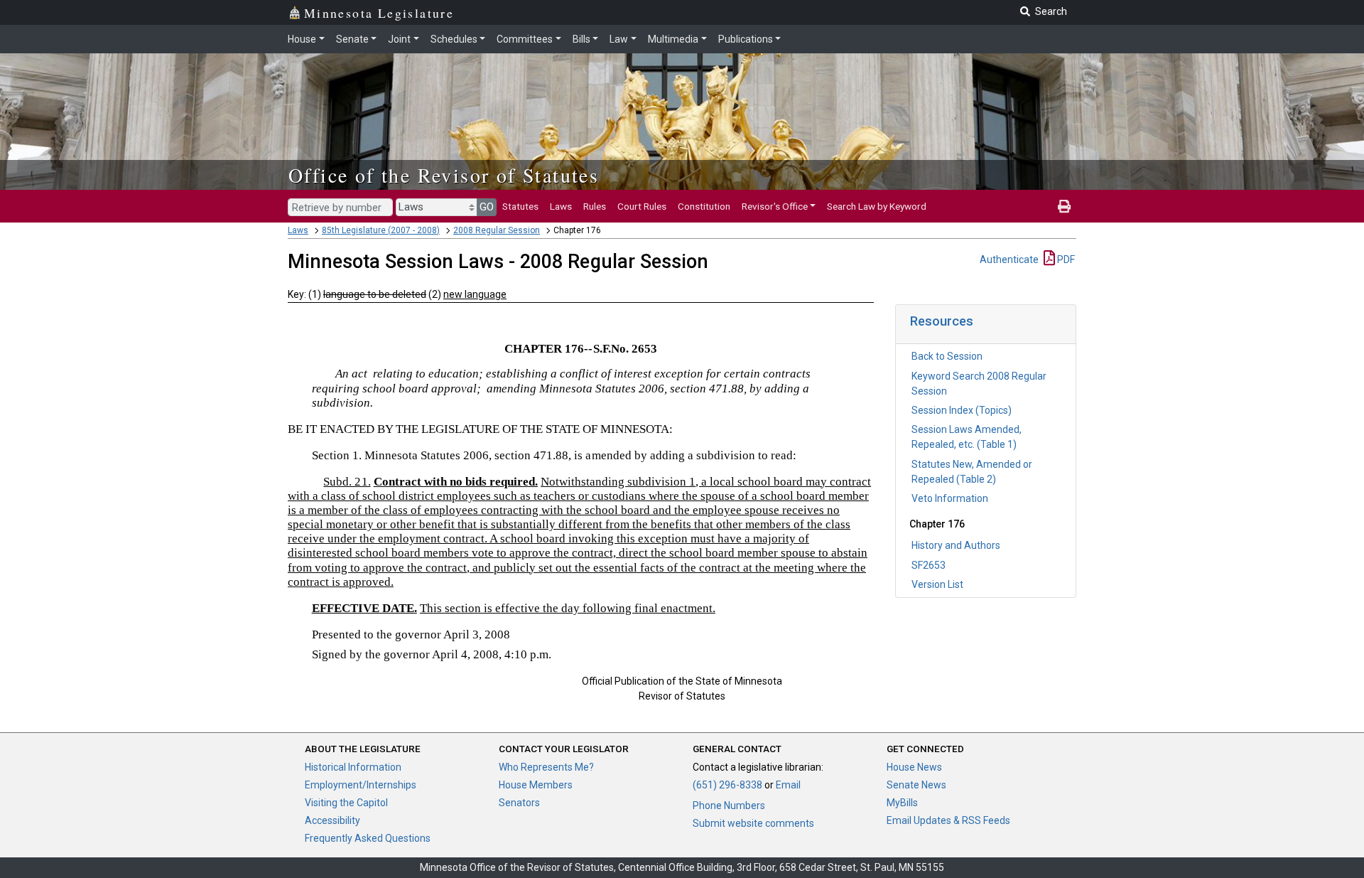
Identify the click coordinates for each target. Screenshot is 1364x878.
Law (619, 39)
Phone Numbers (729, 805)
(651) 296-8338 (727, 785)
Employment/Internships (360, 785)
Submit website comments (753, 823)
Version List (937, 584)
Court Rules (641, 206)
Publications (745, 39)
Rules (594, 206)
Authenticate (1009, 259)
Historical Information (353, 767)
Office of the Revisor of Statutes (443, 174)
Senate (352, 39)
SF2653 (928, 565)
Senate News (916, 785)
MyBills (902, 802)
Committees (525, 39)
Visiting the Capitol (346, 802)
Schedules (454, 39)
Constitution (704, 206)
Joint (399, 39)
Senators (519, 802)
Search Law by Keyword (876, 206)
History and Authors (955, 545)
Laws (561, 206)
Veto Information (949, 498)
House (302, 39)
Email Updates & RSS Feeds (948, 820)
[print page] (1064, 206)
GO (487, 206)
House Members (536, 785)
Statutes (520, 206)
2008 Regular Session (496, 230)
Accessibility (332, 820)
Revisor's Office (775, 206)
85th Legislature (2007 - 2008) (381, 230)
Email (788, 785)
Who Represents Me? (546, 767)
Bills (581, 39)
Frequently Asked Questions (368, 838)
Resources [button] (941, 321)
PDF (1065, 259)
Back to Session (947, 356)
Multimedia (673, 39)
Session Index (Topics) (961, 410)
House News (914, 767)
